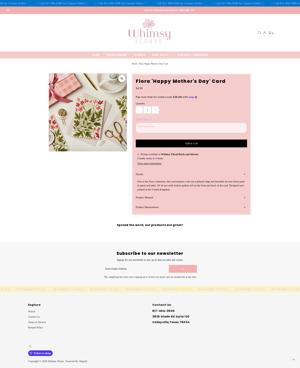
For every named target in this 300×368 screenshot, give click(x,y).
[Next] (217, 10)
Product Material (144, 197)
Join (183, 269)
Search (31, 311)
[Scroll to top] (294, 359)
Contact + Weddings (193, 55)
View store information (149, 163)
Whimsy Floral (55, 361)
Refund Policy (35, 327)
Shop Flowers (117, 55)
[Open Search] (259, 32)
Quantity (140, 103)
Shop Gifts (160, 55)
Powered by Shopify (76, 361)
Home (96, 55)
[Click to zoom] (121, 78)
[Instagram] (8, 10)
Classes (139, 55)
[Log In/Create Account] (264, 32)
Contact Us (34, 316)
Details (139, 174)
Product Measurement (147, 207)
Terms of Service (37, 322)
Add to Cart (191, 143)
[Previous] (82, 10)
